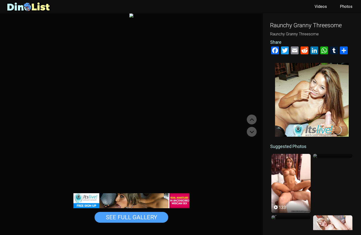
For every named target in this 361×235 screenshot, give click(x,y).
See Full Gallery (131, 217)
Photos (346, 6)
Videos (321, 6)
